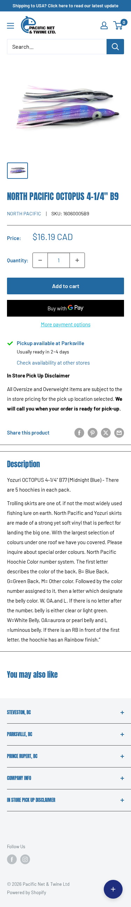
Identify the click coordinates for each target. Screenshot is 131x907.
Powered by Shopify (26, 892)
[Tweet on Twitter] (106, 432)
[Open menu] (10, 26)
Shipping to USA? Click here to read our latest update (65, 5)
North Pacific (24, 213)
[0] (118, 25)
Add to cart (65, 286)
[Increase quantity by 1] (77, 260)
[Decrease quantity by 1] (40, 260)
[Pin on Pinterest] (92, 432)
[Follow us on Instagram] (25, 859)
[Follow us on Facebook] (12, 859)
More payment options (65, 324)
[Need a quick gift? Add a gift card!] (113, 889)
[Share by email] (119, 432)
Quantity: (17, 260)
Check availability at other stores (53, 362)
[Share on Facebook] (79, 432)
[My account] (104, 25)
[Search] (115, 46)
